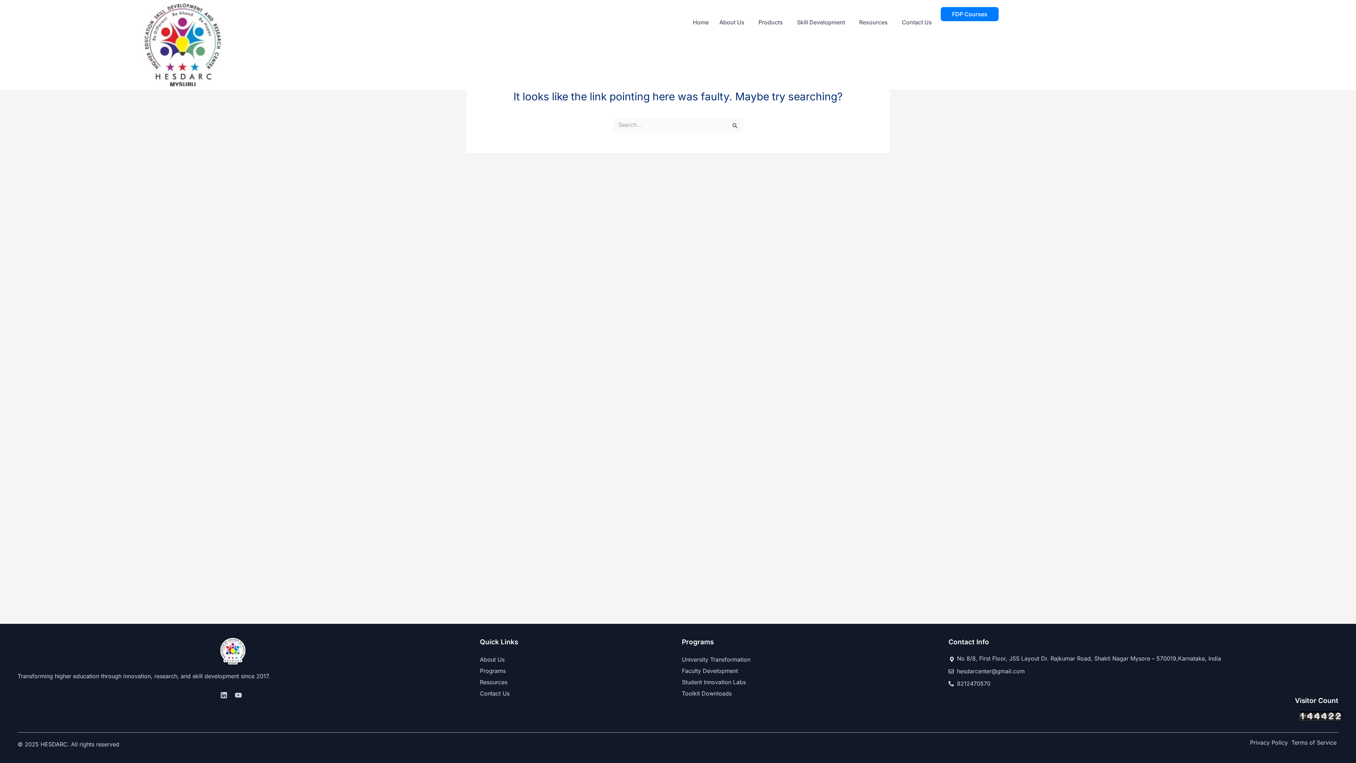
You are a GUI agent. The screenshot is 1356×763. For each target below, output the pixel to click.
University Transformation (716, 659)
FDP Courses (969, 14)
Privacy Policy (1269, 742)
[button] (733, 22)
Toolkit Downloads (707, 693)
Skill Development (821, 22)
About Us (731, 22)
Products (771, 22)
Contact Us (917, 22)
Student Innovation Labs (714, 682)
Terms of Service (1314, 742)
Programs (493, 670)
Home (701, 22)
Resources (873, 22)
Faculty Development (710, 670)
